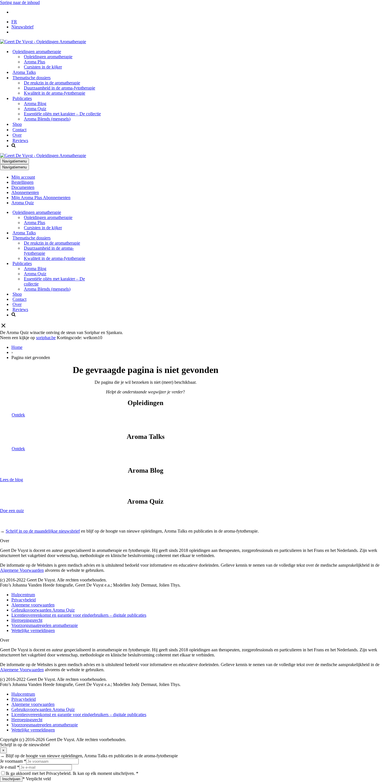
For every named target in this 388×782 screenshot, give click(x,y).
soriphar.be (46, 337)
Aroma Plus (34, 61)
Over (17, 135)
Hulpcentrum (23, 594)
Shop (17, 124)
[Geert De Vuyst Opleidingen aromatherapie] (43, 41)
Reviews (20, 140)
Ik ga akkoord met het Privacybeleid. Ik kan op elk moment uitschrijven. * (72, 773)
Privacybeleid (23, 599)
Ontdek (18, 414)
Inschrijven (11, 779)
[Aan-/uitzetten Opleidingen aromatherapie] (99, 212)
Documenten (22, 187)
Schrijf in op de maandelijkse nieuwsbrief (43, 531)
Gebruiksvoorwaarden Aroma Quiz (43, 610)
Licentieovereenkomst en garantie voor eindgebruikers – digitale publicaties (78, 615)
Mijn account (23, 177)
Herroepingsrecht (26, 620)
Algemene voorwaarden (33, 604)
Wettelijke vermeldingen (33, 630)
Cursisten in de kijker (43, 66)
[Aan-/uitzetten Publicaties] (99, 263)
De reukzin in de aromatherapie (52, 82)
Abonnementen (25, 192)
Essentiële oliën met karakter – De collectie (62, 113)
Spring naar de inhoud (20, 2)
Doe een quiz (12, 510)
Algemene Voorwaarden (22, 570)
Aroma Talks (24, 72)
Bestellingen (22, 182)
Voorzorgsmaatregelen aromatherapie (44, 625)
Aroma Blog (35, 103)
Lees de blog (11, 479)
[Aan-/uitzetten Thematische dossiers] (99, 238)
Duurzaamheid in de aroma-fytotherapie (59, 88)
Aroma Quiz (35, 108)
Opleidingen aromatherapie (48, 56)
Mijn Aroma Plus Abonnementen (40, 197)
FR (14, 21)
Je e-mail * (9, 767)
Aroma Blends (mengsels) (47, 118)
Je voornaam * (13, 761)
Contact (19, 129)
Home (16, 347)
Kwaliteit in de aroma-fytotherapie (54, 93)
